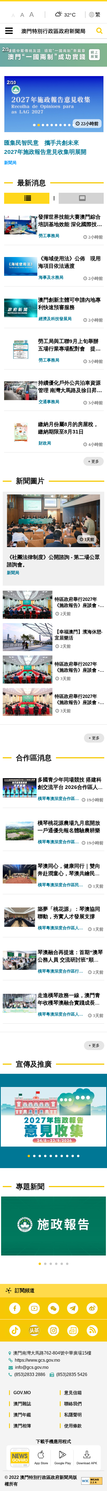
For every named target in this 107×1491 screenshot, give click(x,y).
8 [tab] (67, 1156)
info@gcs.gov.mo (32, 1367)
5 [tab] (51, 1156)
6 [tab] (56, 1156)
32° (70, 15)
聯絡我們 (73, 1403)
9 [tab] (72, 1156)
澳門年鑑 (22, 1414)
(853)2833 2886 (29, 1374)
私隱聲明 (73, 1414)
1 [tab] (29, 1156)
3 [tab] (40, 1156)
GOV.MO (22, 1392)
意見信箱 (73, 1392)
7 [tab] (61, 1156)
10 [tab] (78, 1156)
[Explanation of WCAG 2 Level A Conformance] (91, 1480)
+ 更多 (93, 461)
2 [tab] (34, 1156)
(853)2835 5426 (71, 1374)
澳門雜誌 (22, 1403)
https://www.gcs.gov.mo (37, 1360)
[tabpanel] (53, 1117)
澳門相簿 (22, 1425)
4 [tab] (45, 1156)
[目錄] (8, 30)
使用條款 (73, 1425)
